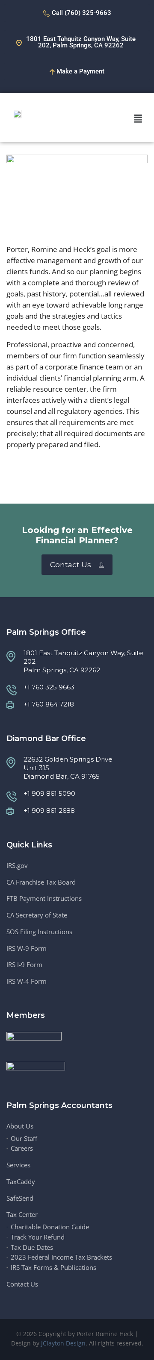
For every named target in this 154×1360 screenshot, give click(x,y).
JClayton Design (63, 1343)
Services (18, 1165)
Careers (22, 1148)
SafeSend (19, 1198)
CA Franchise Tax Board (41, 882)
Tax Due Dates (32, 1247)
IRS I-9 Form (24, 965)
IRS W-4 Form (26, 981)
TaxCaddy (20, 1182)
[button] (138, 118)
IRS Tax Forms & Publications (53, 1267)
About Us (19, 1126)
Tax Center (22, 1215)
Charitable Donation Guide (50, 1227)
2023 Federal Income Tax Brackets (61, 1257)
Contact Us (70, 564)
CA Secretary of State (36, 915)
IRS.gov (17, 866)
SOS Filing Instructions (39, 932)
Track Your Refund (38, 1237)
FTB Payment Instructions (44, 898)
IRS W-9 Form (26, 948)
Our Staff (24, 1138)
